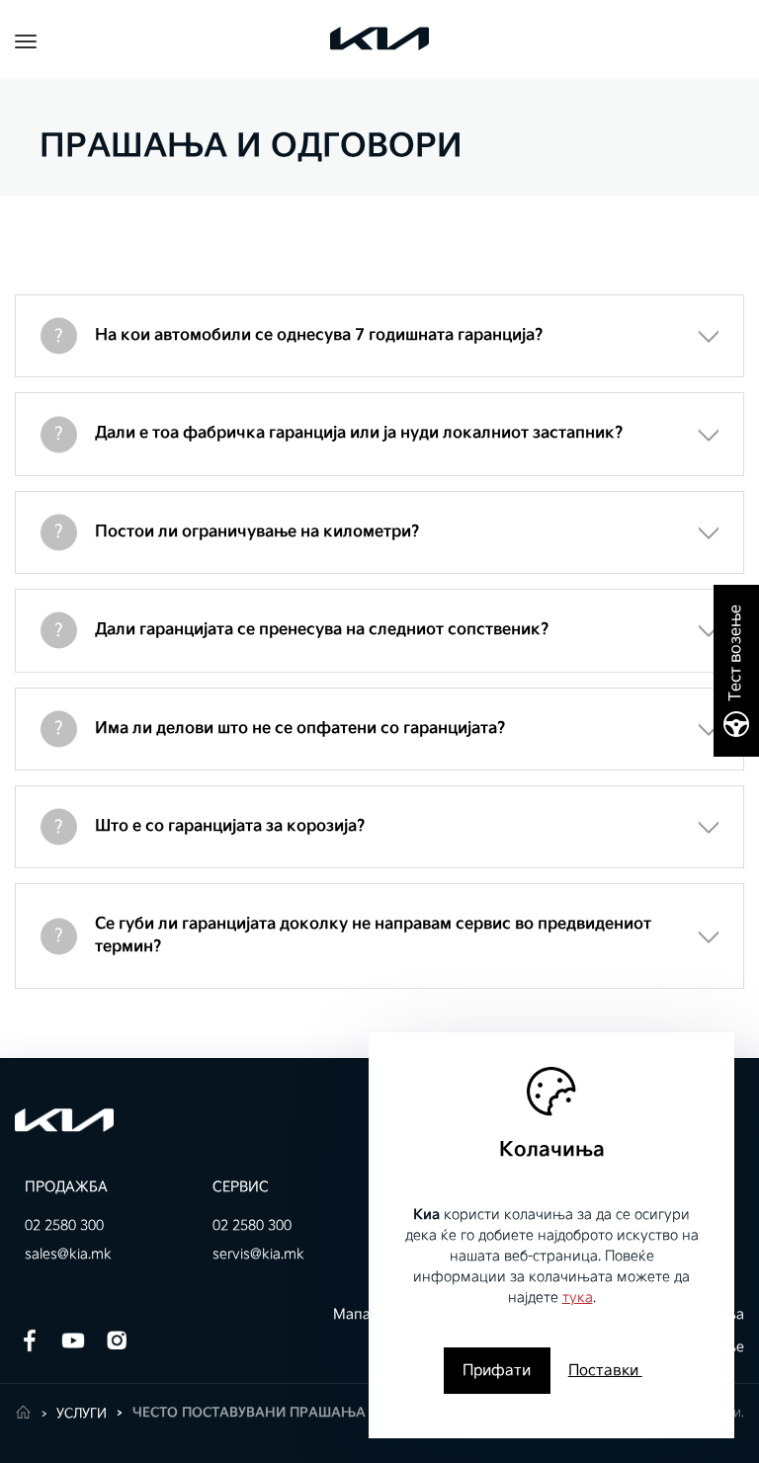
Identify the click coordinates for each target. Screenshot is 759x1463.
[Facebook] (29, 1339)
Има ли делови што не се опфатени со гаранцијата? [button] (300, 728)
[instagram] (116, 1339)
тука (577, 1297)
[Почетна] (23, 1412)
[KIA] (64, 1119)
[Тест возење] (736, 671)
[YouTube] (73, 1339)
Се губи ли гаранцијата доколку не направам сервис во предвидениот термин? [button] (373, 935)
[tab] (379, 335)
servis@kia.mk (258, 1254)
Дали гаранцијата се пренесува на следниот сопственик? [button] (322, 629)
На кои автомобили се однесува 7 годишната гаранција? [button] (319, 335)
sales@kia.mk (68, 1254)
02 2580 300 (64, 1225)
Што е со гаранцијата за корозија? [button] (230, 826)
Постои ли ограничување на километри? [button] (257, 532)
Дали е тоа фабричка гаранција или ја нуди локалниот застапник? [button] (359, 433)
